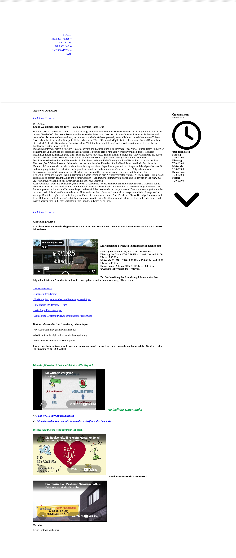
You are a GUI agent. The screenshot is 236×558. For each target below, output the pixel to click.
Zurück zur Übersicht (44, 118)
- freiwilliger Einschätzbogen (47, 310)
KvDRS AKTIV (60, 50)
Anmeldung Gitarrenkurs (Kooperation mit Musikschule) (63, 315)
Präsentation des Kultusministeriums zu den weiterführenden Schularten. (74, 421)
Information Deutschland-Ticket (50, 305)
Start (67, 34)
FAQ (68, 54)
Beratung (62, 46)
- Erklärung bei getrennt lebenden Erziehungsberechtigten (62, 299)
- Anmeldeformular (42, 288)
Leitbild (65, 42)
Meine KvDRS (60, 38)
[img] (51, 15)
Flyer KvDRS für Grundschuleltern (55, 415)
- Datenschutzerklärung (45, 294)
